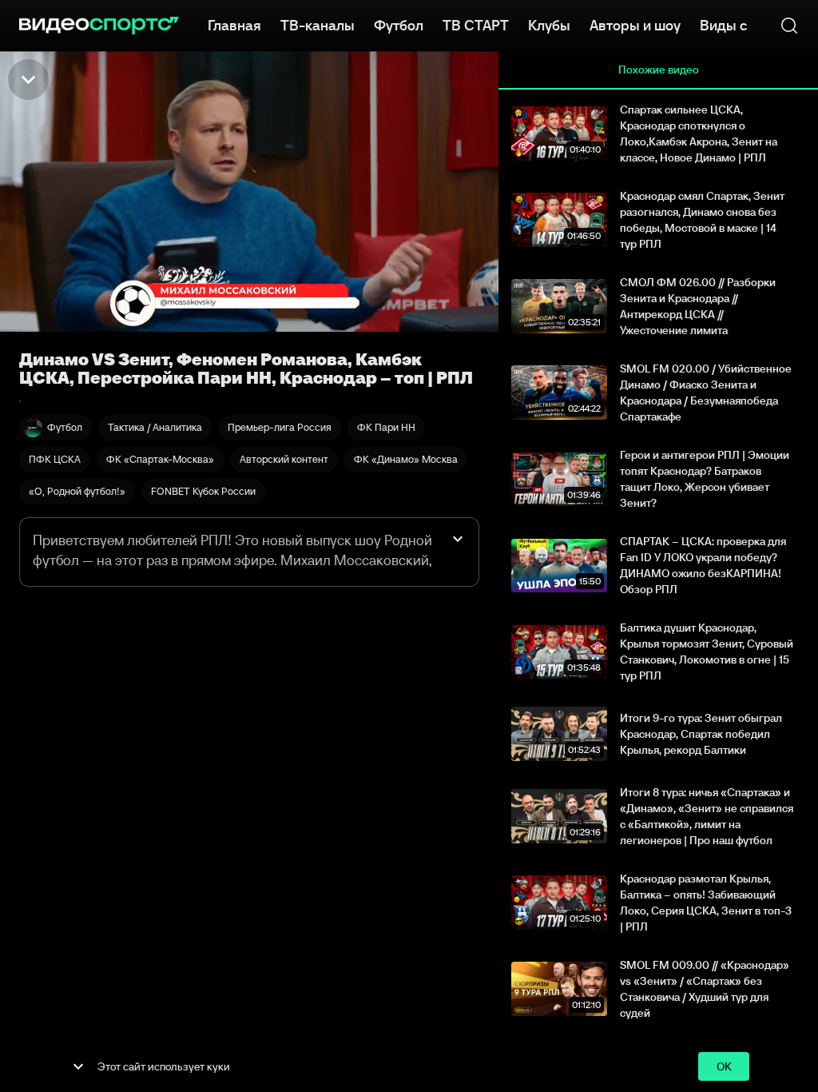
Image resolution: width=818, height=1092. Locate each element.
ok (724, 1066)
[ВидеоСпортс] (99, 26)
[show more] (78, 1066)
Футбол (398, 25)
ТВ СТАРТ (476, 25)
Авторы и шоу (635, 25)
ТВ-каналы (317, 25)
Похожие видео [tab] (658, 69)
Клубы (549, 25)
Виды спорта (743, 25)
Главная (234, 25)
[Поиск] (789, 25)
